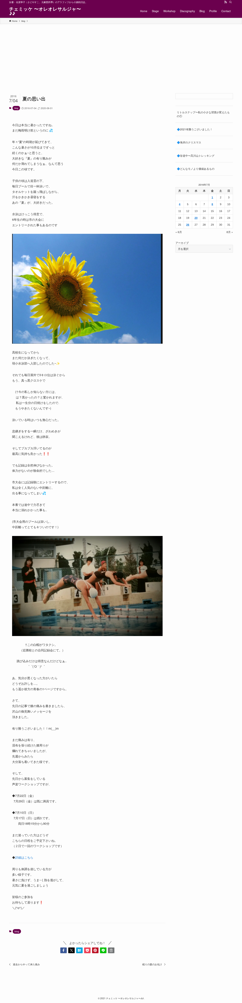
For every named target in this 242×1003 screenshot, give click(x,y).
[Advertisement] (121, 52)
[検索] (230, 2)
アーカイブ (182, 243)
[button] (63, 950)
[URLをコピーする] (111, 950)
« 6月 (178, 232)
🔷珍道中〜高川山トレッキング (195, 155)
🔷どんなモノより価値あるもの (195, 169)
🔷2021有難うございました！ (195, 129)
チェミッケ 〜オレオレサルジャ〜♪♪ (45, 11)
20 (196, 217)
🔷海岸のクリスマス (189, 142)
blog (16, 108)
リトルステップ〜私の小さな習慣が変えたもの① (203, 114)
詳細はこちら (24, 857)
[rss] (225, 2)
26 (187, 224)
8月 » (229, 232)
